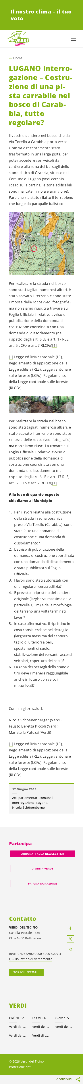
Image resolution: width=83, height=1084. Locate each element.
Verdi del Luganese (64, 1027)
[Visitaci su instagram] (70, 949)
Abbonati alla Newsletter (42, 853)
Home (17, 58)
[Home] (18, 38)
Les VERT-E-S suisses (41, 1018)
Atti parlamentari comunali (33, 798)
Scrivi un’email (26, 972)
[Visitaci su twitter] (70, 938)
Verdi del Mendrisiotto (18, 1035)
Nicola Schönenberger (29, 807)
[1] (54, 345)
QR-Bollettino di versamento (30, 959)
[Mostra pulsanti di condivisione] (78, 1079)
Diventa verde (43, 868)
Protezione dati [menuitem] (20, 1067)
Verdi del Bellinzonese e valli (18, 1027)
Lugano (42, 803)
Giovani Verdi (64, 1018)
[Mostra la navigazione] (73, 38)
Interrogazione (23, 803)
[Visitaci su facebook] (70, 928)
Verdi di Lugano (41, 1035)
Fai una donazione (42, 883)
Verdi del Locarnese (41, 1027)
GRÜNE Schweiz (18, 1018)
